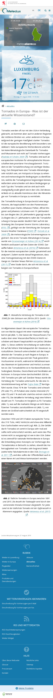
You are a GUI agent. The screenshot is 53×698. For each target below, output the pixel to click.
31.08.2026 (15, 20)
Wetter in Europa (9, 561)
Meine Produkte (26, 688)
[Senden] (23, 123)
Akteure (29, 557)
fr (33, 10)
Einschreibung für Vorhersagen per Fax (18, 607)
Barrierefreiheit (32, 566)
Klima (4, 574)
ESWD (30, 231)
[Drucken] (14, 123)
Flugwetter (6, 566)
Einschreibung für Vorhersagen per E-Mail (19, 603)
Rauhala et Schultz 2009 (13, 156)
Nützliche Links (32, 660)
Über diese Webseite (10, 660)
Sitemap (29, 664)
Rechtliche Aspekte (34, 668)
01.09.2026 (38, 20)
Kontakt (5, 673)
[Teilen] (5, 123)
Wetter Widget (8, 638)
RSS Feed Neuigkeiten (11, 634)
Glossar (5, 664)
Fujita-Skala (33, 384)
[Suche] (45, 10)
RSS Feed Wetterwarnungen (13, 630)
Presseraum (7, 668)
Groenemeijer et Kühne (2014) (26, 241)
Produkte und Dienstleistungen (9, 579)
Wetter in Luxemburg (10, 557)
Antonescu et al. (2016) (24, 247)
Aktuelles (11, 106)
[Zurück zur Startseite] (10, 12)
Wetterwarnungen (9, 570)
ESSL (4, 227)
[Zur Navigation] (50, 10)
